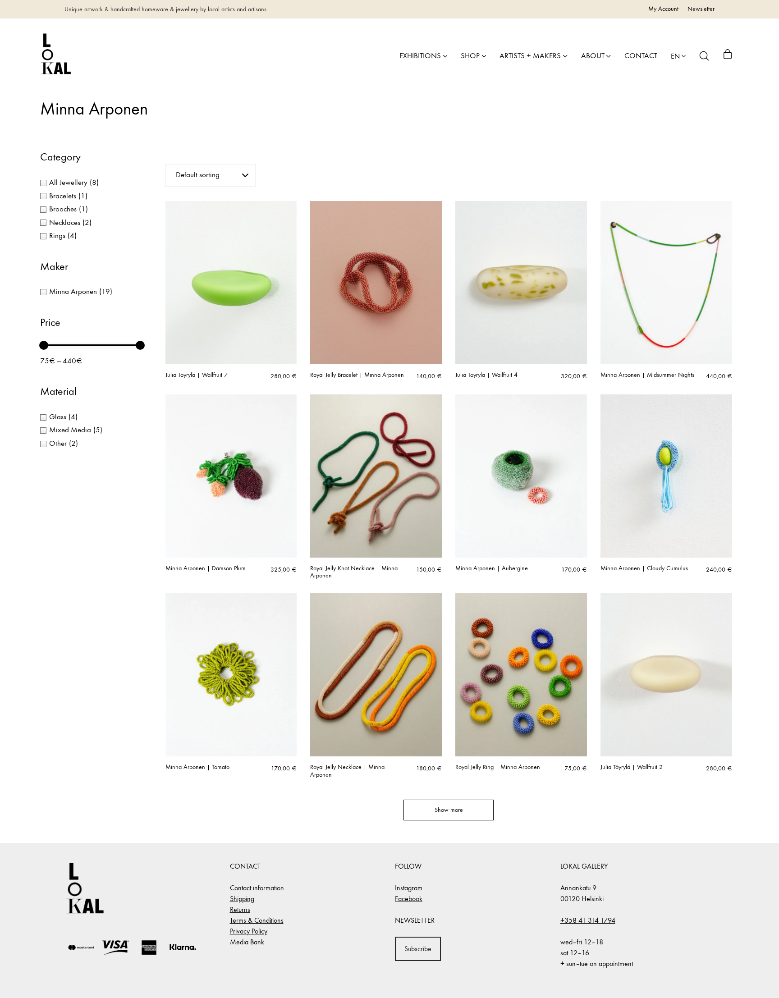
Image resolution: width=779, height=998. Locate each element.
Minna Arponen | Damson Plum (205, 568)
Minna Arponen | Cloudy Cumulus (644, 568)
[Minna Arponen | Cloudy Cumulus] (666, 476)
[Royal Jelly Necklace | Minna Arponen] (376, 674)
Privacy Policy (248, 931)
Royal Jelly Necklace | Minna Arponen (347, 771)
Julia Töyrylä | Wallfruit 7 (196, 375)
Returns (240, 909)
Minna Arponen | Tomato (197, 767)
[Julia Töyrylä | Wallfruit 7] (231, 282)
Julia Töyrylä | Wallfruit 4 (486, 375)
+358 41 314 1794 (587, 920)
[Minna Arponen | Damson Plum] (231, 476)
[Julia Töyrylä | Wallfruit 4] (521, 282)
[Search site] (704, 56)
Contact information (257, 888)
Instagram (408, 888)
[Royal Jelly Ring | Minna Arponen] (521, 674)
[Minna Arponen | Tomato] (231, 674)
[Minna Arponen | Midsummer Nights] (666, 282)
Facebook (408, 898)
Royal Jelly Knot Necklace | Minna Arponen (354, 572)
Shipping (242, 898)
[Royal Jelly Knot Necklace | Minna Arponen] (376, 476)
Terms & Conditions (257, 920)
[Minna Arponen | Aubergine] (521, 476)
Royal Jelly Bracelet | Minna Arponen (357, 375)
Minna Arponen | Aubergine (491, 568)
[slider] (43, 345)
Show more (449, 810)
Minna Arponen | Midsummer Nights (647, 375)
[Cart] (728, 56)
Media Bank (247, 942)
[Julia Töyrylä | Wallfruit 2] (666, 674)
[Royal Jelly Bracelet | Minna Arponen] (376, 282)
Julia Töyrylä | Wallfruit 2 (631, 767)
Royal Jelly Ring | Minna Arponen (497, 767)
